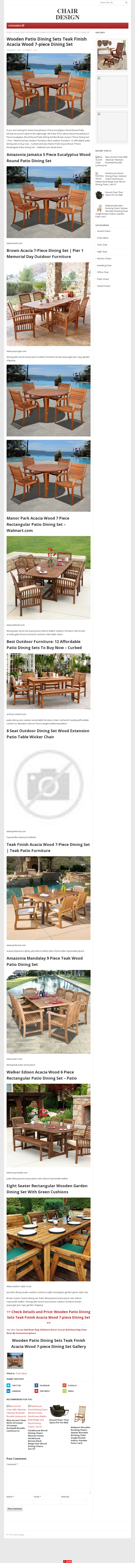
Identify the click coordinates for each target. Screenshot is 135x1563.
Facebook (45, 1385)
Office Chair (103, 272)
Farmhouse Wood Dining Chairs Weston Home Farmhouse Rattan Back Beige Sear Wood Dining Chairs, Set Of (111, 179)
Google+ (72, 1385)
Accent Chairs (104, 231)
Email (71, 1391)
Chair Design (18, 1534)
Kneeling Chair (104, 265)
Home (9, 32)
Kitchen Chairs (104, 258)
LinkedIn (16, 1391)
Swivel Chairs (103, 285)
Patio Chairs (103, 279)
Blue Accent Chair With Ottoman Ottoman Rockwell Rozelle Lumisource (111, 161)
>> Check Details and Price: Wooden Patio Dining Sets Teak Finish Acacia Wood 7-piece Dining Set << (48, 1317)
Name (10, 1496)
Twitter (16, 1385)
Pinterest (45, 1391)
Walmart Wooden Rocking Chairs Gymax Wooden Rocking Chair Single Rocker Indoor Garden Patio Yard (111, 211)
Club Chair (102, 244)
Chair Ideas (19, 32)
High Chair (102, 251)
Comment (12, 1464)
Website (65, 1496)
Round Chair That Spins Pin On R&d (114, 194)
